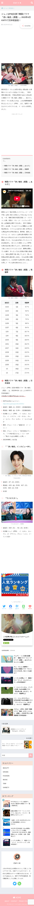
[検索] (31, 755)
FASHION (6, 776)
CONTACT (14, 901)
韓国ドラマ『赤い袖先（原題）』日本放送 (17, 172)
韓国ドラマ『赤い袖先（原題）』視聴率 (16, 169)
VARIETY (6, 787)
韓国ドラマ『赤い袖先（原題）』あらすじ (17, 165)
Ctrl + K (17, 2)
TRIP (4, 783)
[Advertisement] (17, 46)
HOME (18, 897)
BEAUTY (6, 768)
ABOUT (7, 901)
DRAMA (12, 650)
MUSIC (5, 779)
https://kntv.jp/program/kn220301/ (13, 404)
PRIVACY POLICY (24, 901)
